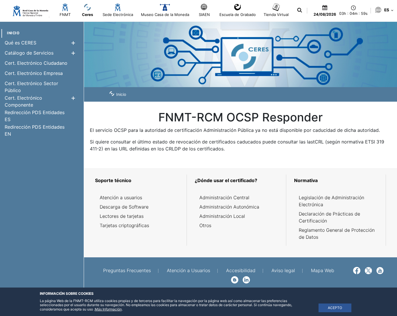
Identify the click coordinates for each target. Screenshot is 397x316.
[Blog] (234, 279)
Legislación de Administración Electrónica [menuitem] (331, 201)
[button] (73, 43)
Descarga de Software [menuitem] (124, 207)
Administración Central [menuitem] (224, 197)
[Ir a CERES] (28, 11)
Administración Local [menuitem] (222, 216)
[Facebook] (356, 270)
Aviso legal (283, 270)
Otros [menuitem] (205, 225)
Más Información (108, 309)
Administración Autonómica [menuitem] (229, 207)
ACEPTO (335, 308)
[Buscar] (299, 10)
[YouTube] (380, 270)
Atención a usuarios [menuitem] (121, 197)
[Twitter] (368, 270)
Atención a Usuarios (188, 270)
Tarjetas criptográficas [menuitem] (124, 225)
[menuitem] (13, 32)
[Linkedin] (246, 279)
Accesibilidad (240, 270)
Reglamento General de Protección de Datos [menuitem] (337, 233)
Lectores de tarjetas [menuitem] (122, 216)
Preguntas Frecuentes (127, 270)
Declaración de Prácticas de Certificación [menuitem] (329, 217)
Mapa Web (322, 270)
